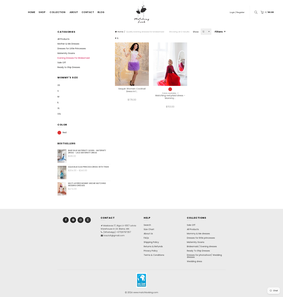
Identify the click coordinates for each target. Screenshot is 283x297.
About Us (148, 233)
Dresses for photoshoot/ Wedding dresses (204, 256)
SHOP (42, 12)
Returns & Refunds (153, 246)
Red (64, 132)
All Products (63, 39)
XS (58, 85)
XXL (59, 113)
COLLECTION (57, 12)
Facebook (66, 220)
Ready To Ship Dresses (198, 250)
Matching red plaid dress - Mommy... (170, 96)
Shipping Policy (151, 242)
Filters (219, 31)
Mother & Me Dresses (68, 43)
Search (147, 225)
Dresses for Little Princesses (71, 48)
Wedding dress (194, 261)
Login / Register (237, 12)
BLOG (101, 12)
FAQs (146, 237)
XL (58, 108)
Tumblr (88, 220)
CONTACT (88, 12)
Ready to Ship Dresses (68, 67)
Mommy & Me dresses (198, 233)
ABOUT (74, 12)
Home (31, 12)
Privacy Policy (151, 250)
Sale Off (61, 62)
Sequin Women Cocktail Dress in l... (131, 90)
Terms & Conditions (154, 255)
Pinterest (73, 220)
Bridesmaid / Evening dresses (202, 246)
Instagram (80, 220)
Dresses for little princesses (201, 237)
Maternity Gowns (66, 53)
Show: (196, 31)
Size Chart (149, 229)
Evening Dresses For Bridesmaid (73, 57)
